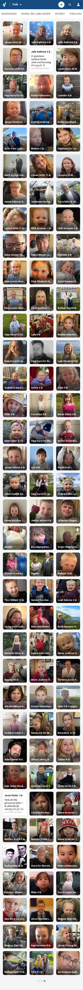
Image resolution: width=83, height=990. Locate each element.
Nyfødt (60, 14)
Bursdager (9, 14)
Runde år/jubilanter (36, 14)
